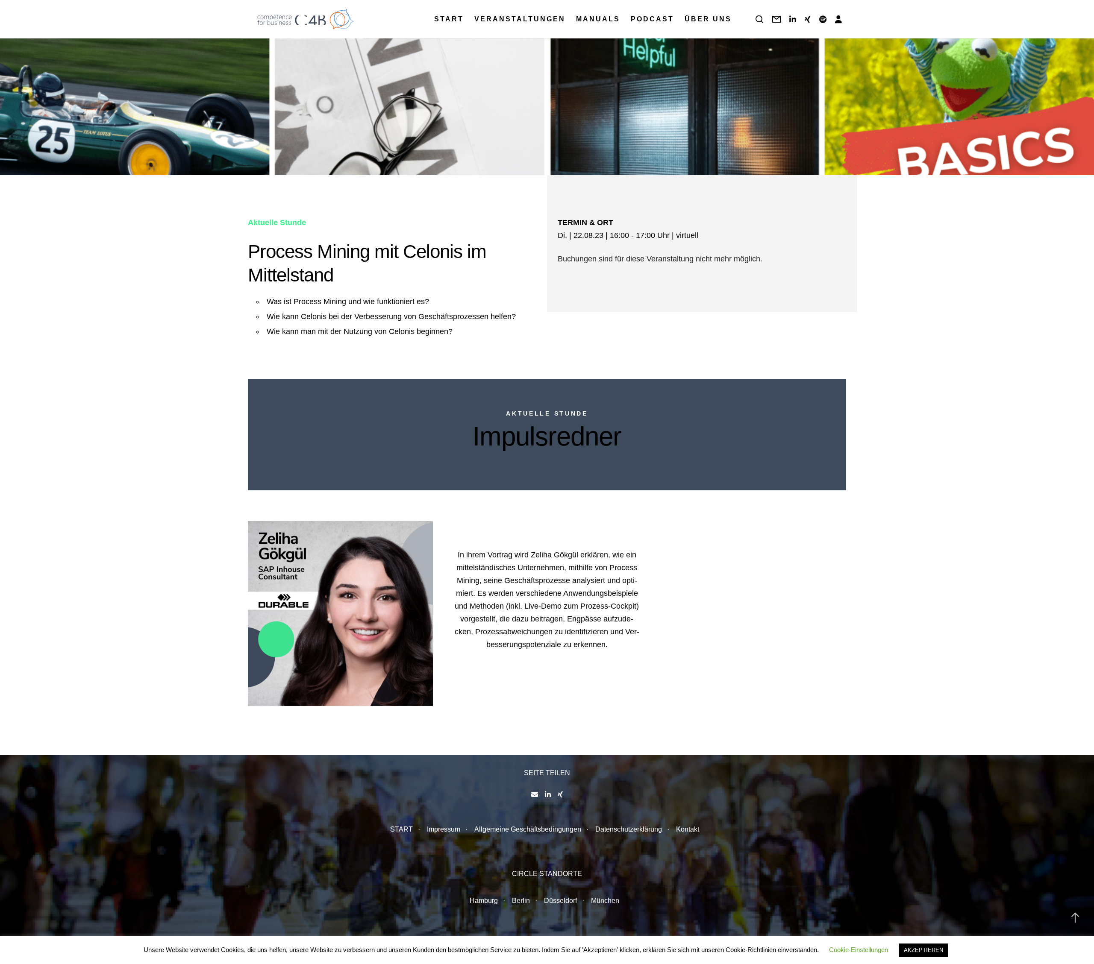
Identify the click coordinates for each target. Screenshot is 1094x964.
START (401, 829)
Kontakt (687, 829)
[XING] (807, 19)
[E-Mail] (535, 794)
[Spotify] (823, 19)
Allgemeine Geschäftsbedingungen (527, 829)
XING (260, 653)
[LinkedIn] (792, 19)
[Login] (838, 19)
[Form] (776, 19)
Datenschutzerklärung (628, 829)
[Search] (759, 19)
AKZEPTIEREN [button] (923, 950)
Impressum (443, 829)
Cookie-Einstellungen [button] (858, 949)
